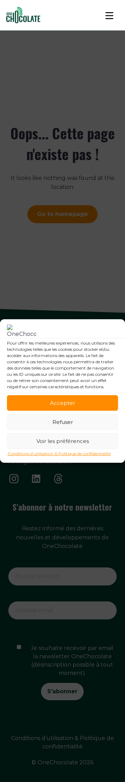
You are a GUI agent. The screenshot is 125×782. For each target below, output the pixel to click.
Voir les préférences (62, 441)
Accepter (62, 403)
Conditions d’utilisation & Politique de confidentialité (59, 453)
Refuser (62, 422)
